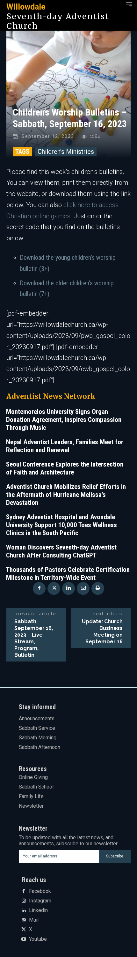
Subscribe (114, 856)
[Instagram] (23, 901)
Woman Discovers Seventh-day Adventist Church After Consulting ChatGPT (61, 551)
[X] (53, 588)
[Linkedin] (68, 588)
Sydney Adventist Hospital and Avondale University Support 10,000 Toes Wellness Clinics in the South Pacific (61, 525)
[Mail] (23, 920)
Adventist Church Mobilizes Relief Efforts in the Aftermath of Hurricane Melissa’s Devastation (66, 494)
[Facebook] (39, 588)
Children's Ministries (66, 151)
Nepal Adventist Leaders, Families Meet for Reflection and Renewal (64, 446)
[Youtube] (23, 939)
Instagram (40, 900)
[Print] (97, 588)
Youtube (38, 939)
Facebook (40, 891)
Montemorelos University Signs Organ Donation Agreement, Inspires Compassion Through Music (63, 419)
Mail (34, 920)
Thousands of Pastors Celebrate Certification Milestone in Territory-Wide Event (68, 573)
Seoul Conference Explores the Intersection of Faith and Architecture (64, 468)
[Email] (83, 588)
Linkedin (38, 910)
